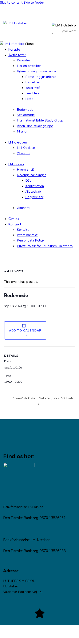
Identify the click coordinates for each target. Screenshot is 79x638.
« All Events (13, 270)
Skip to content (11, 2)
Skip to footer (34, 2)
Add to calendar (25, 330)
